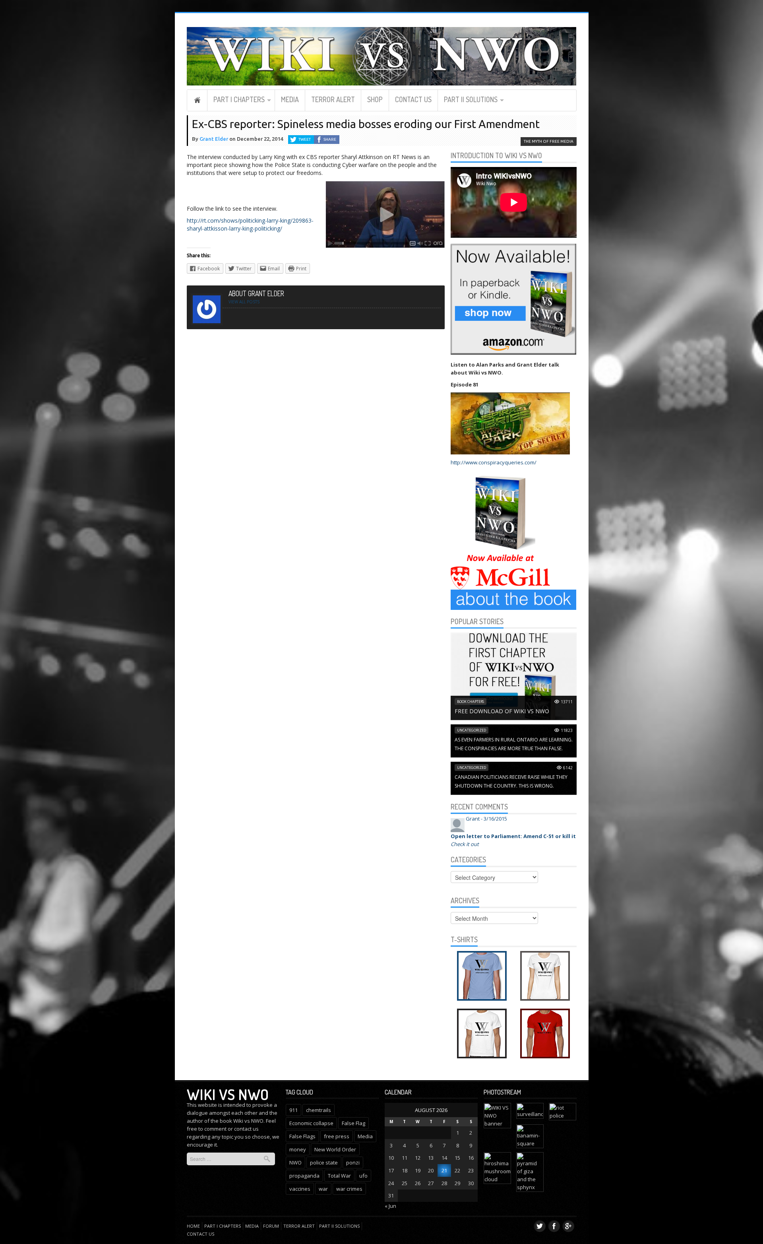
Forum (271, 1226)
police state (324, 1162)
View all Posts (244, 302)
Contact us (413, 99)
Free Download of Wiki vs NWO (502, 711)
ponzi (353, 1162)
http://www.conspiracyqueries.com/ (493, 462)
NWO (295, 1162)
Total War (339, 1175)
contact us (246, 1128)
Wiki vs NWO (228, 1094)
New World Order (335, 1149)
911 (293, 1110)
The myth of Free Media (548, 141)
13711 (567, 701)
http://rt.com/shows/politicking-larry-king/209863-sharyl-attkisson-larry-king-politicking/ (250, 224)
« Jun (390, 1205)
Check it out (465, 844)
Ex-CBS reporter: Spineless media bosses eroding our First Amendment (366, 124)
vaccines (299, 1188)
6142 (568, 767)
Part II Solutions (471, 99)
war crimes (349, 1188)
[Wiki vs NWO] (382, 55)
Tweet (304, 139)
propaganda (304, 1175)
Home (197, 100)
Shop (375, 99)
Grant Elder (213, 139)
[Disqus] (316, 432)
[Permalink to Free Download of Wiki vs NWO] (514, 675)
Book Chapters (470, 701)
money (297, 1149)
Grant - (486, 818)
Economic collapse (311, 1123)
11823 (567, 730)
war (323, 1188)
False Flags (302, 1136)
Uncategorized (471, 730)
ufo (363, 1175)
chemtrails (318, 1110)
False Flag (353, 1123)
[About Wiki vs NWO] (514, 599)
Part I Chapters (239, 99)
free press (336, 1136)
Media (290, 99)
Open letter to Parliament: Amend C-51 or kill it (513, 836)
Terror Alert (333, 99)
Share (329, 139)
